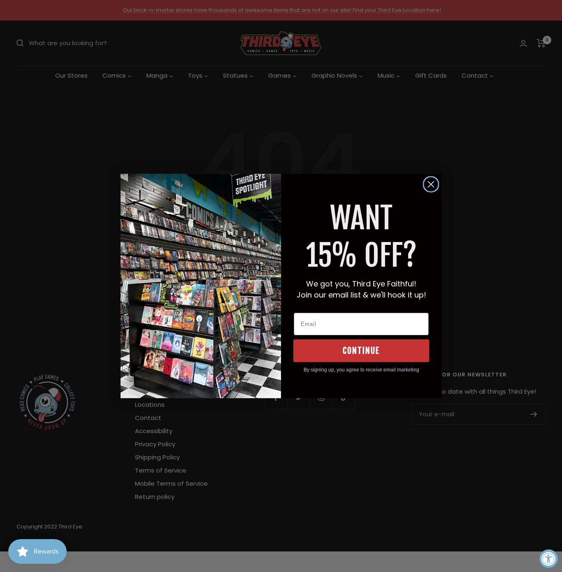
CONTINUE (361, 351)
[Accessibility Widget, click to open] (548, 558)
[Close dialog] (431, 184)
